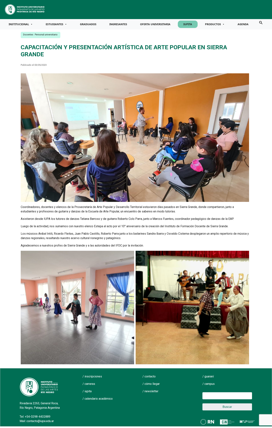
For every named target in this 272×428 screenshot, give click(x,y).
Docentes (28, 34)
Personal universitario (46, 34)
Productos (213, 24)
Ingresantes (118, 24)
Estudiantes (54, 24)
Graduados (88, 24)
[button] (261, 22)
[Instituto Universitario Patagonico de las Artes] (24, 9)
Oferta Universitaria (155, 24)
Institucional (19, 24)
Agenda (243, 24)
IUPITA (187, 24)
